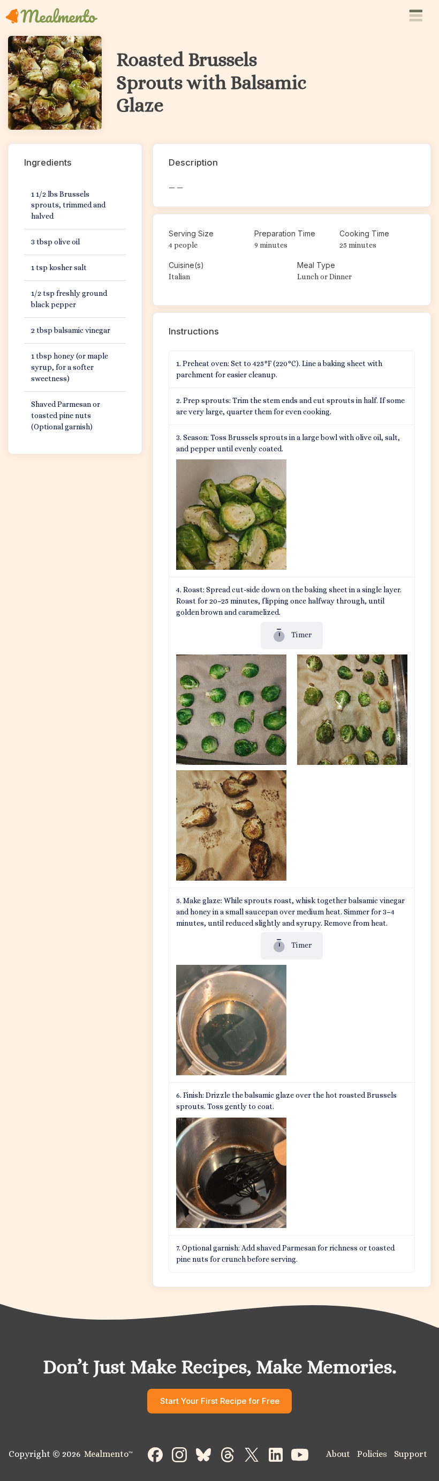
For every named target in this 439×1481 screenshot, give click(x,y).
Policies (372, 1454)
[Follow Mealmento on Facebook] (155, 1454)
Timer (301, 634)
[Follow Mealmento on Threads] (227, 1454)
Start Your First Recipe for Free (219, 1401)
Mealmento (108, 1454)
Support (410, 1454)
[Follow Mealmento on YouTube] (299, 1454)
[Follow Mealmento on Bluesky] (203, 1454)
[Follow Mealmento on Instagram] (179, 1454)
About (338, 1454)
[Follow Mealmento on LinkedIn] (275, 1454)
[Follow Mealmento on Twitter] (251, 1454)
